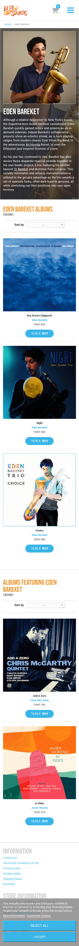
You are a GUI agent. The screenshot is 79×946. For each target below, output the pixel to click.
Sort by (19, 225)
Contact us (10, 857)
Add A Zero (39, 695)
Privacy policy (11, 868)
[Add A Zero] (39, 655)
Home (7, 24)
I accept (40, 936)
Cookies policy (12, 873)
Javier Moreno (39, 807)
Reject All (40, 926)
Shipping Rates (12, 878)
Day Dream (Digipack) (39, 315)
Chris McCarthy (39, 700)
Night (39, 423)
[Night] (39, 382)
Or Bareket (21, 169)
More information (14, 915)
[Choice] (39, 489)
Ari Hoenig (33, 144)
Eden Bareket (39, 319)
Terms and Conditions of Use (21, 863)
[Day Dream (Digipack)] (39, 274)
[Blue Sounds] (15, 10)
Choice (39, 530)
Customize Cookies (39, 915)
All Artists (9, 884)
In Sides (39, 803)
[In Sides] (39, 762)
